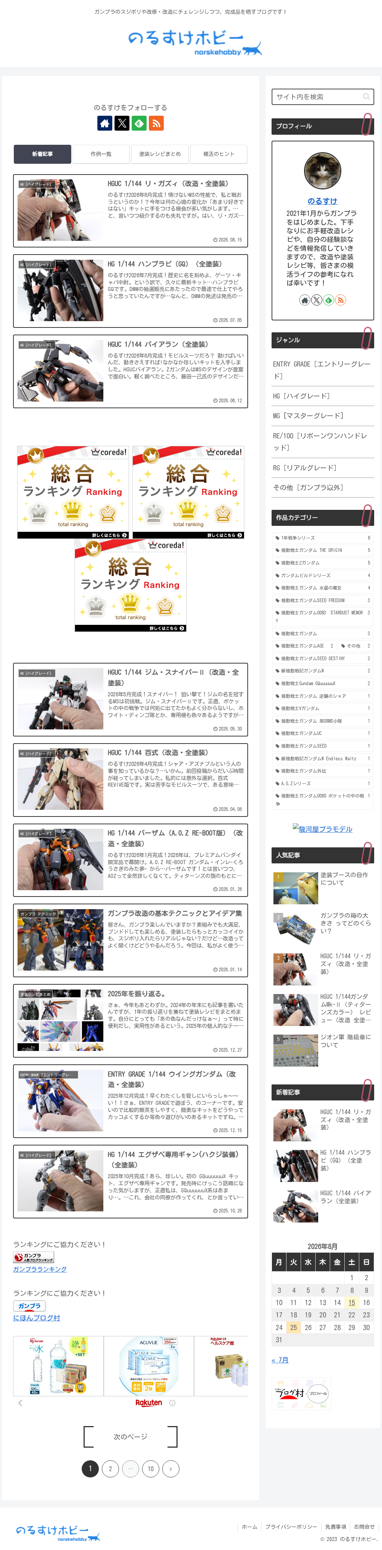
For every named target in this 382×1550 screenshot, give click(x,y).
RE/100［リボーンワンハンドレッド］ (320, 441)
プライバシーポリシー (291, 1527)
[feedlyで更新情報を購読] (139, 123)
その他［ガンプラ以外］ (310, 487)
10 (151, 1469)
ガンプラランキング (40, 1269)
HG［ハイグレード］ (303, 396)
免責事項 (335, 1527)
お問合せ (364, 1527)
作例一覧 (101, 154)
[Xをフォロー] (122, 123)
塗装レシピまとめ (160, 154)
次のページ (130, 1437)
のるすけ (323, 201)
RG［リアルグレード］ (306, 467)
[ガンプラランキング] (33, 1256)
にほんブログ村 (36, 1317)
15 (351, 1302)
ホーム (249, 1527)
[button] (366, 96)
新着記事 (42, 154)
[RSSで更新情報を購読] (156, 123)
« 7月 (280, 1359)
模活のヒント (219, 154)
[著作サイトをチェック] (104, 123)
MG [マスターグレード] (308, 415)
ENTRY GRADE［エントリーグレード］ (322, 370)
